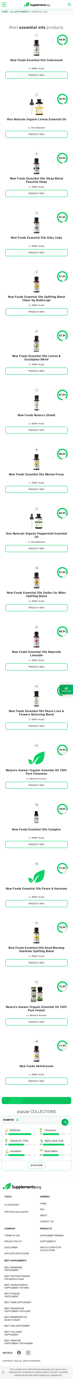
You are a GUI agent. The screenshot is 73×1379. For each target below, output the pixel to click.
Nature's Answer (38, 778)
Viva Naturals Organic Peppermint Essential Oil (36, 535)
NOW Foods (38, 68)
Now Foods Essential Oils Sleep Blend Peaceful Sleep (36, 180)
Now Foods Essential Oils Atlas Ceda (36, 237)
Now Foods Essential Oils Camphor (36, 829)
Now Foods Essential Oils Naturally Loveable (36, 653)
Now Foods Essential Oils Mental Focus (36, 474)
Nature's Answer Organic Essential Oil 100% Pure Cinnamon (36, 772)
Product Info (36, 75)
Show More (36, 1165)
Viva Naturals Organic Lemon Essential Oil (36, 119)
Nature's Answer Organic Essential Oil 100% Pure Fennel (36, 1008)
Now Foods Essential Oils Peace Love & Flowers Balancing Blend (36, 712)
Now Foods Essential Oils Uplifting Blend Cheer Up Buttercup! (36, 298)
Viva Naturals (38, 128)
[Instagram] (28, 1352)
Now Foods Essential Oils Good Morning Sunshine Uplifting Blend (36, 949)
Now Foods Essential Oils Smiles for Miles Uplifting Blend (36, 594)
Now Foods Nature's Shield (36, 415)
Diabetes (8, 1119)
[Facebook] (19, 1352)
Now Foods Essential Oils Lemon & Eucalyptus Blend (36, 357)
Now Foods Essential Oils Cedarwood (36, 60)
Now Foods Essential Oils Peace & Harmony (36, 888)
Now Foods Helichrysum (37, 1066)
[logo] (37, 4)
